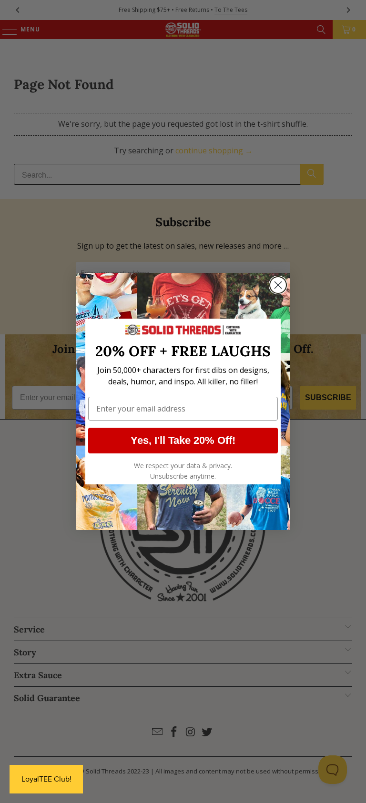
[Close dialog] (278, 285)
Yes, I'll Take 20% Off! (183, 440)
